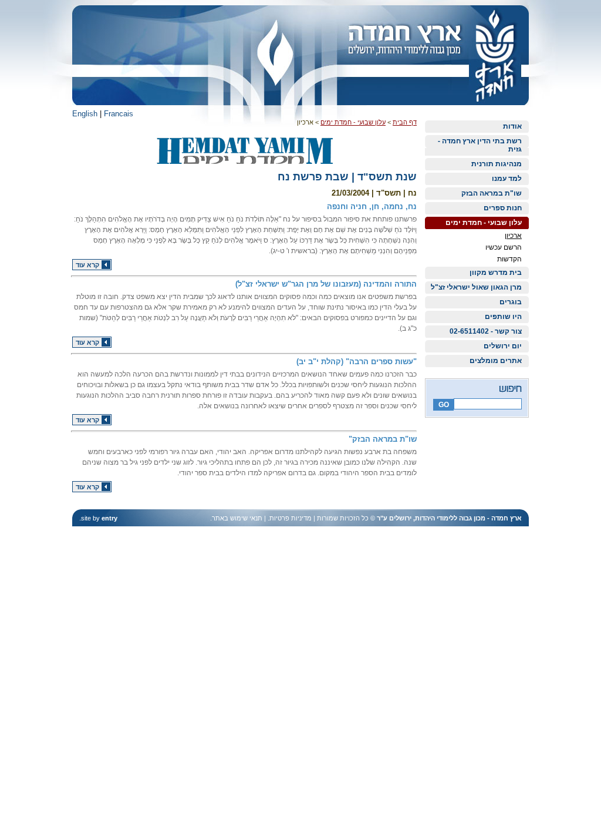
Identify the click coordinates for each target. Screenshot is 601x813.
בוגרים (510, 302)
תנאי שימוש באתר (237, 518)
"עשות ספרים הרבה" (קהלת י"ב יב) (356, 361)
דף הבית (405, 122)
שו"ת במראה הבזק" (383, 439)
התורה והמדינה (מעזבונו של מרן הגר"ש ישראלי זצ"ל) (326, 284)
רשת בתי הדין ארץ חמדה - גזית (480, 145)
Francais (118, 113)
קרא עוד (87, 264)
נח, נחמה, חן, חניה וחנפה (372, 206)
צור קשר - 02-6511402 (486, 331)
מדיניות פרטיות (290, 518)
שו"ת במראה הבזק (491, 193)
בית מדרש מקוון (496, 272)
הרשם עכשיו (503, 247)
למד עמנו (507, 178)
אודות (512, 126)
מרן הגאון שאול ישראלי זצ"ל (476, 287)
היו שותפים (503, 317)
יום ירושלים (503, 346)
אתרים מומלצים (496, 361)
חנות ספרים (503, 208)
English (84, 113)
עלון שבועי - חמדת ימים (483, 223)
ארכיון (513, 235)
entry (109, 518)
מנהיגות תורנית (496, 164)
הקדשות (509, 259)
